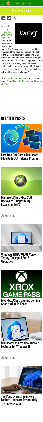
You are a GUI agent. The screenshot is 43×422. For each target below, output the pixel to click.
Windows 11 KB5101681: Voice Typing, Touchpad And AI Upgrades (18, 257)
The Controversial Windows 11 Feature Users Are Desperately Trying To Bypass (19, 399)
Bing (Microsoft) (14, 81)
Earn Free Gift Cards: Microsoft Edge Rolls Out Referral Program (20, 157)
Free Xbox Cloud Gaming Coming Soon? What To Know (20, 302)
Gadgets (24, 78)
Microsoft (26, 81)
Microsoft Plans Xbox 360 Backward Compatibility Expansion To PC (16, 201)
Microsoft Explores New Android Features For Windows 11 (20, 345)
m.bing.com (27, 69)
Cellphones (13, 78)
